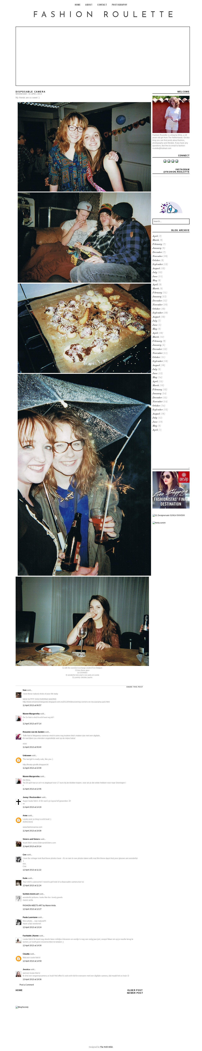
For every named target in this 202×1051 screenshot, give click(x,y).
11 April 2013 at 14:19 (32, 807)
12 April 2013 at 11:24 (32, 885)
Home (19, 990)
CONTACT (102, 4)
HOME (78, 4)
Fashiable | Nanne (31, 936)
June (154, 276)
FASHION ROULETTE (105, 15)
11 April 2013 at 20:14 (32, 846)
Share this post (134, 687)
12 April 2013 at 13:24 (32, 927)
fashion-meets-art (31, 894)
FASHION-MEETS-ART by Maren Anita (39, 905)
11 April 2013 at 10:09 (32, 768)
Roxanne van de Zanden (34, 732)
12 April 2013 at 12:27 (32, 909)
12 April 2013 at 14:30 (32, 945)
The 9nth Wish (106, 1047)
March (155, 240)
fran (24, 690)
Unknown (27, 755)
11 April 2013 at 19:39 (32, 831)
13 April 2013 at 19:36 (32, 979)
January (156, 248)
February (157, 244)
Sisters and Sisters (31, 839)
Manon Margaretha (31, 714)
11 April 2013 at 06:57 (32, 705)
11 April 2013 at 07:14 (32, 724)
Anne (25, 815)
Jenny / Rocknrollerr (32, 797)
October (156, 260)
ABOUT (88, 4)
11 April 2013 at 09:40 (32, 747)
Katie (25, 878)
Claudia (26, 954)
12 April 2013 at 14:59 (32, 961)
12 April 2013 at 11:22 (32, 870)
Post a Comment (27, 985)
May (154, 280)
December (157, 252)
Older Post (135, 990)
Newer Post (135, 993)
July (154, 272)
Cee (24, 855)
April (155, 236)
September (157, 264)
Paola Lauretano (30, 917)
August (156, 268)
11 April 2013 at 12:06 (32, 789)
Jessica (26, 969)
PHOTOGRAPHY (119, 4)
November (157, 256)
